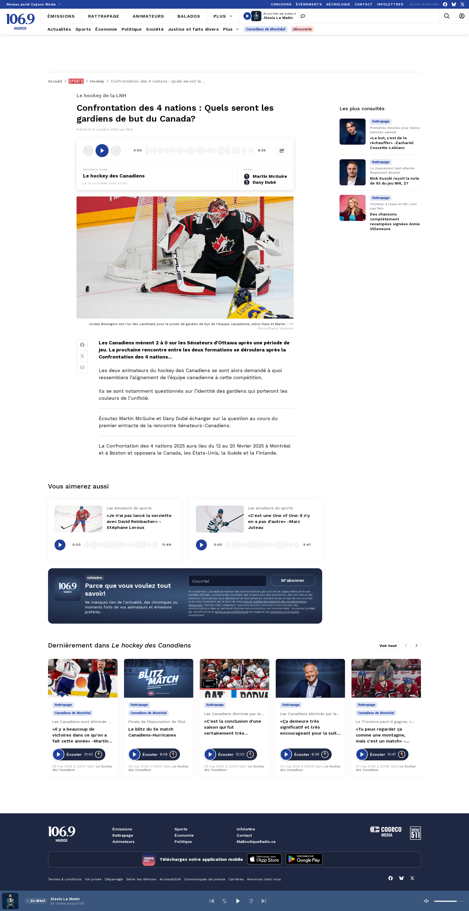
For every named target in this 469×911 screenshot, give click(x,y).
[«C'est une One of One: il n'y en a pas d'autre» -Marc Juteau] (220, 519)
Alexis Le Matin (278, 17)
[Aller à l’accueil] (20, 22)
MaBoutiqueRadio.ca (256, 841)
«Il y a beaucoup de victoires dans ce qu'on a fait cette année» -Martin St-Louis (80, 735)
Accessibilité (170, 879)
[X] (462, 4)
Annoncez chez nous (264, 879)
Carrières (236, 879)
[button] (211, 901)
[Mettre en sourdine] (426, 901)
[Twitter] (82, 356)
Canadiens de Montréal (265, 29)
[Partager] (282, 150)
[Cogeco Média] (385, 835)
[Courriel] (82, 367)
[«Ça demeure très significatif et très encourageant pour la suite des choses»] (310, 678)
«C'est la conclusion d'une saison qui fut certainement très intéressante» (232, 727)
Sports (181, 829)
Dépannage (114, 879)
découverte (302, 29)
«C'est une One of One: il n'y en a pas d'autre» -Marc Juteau (279, 521)
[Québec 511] (415, 838)
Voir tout (388, 645)
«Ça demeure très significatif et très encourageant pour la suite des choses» (310, 727)
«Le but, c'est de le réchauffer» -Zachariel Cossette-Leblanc (392, 143)
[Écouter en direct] (247, 16)
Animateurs (123, 841)
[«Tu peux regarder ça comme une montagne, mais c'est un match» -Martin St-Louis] (386, 678)
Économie (184, 835)
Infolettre (246, 829)
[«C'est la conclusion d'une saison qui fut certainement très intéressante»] (234, 678)
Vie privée (93, 879)
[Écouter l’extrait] (102, 150)
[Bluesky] (454, 4)
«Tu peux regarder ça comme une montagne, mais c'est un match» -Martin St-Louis (380, 735)
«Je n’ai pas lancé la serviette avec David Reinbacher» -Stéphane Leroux (139, 521)
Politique (183, 841)
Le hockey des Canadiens (114, 176)
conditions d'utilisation (284, 611)
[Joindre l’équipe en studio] (303, 16)
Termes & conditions (65, 879)
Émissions (122, 829)
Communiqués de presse (204, 879)
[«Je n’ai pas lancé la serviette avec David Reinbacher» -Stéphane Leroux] (78, 519)
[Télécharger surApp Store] (264, 859)
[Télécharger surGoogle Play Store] (304, 859)
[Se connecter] (461, 16)
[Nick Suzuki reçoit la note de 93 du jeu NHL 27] (353, 172)
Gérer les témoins (141, 879)
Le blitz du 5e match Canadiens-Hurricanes (152, 732)
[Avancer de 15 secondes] (116, 150)
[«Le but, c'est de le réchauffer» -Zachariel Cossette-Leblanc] (353, 132)
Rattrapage (122, 835)
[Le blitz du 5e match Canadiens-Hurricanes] (159, 678)
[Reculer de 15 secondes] (88, 150)
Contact (244, 835)
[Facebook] (445, 4)
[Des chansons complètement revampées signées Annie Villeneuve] (353, 208)
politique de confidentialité (231, 611)
